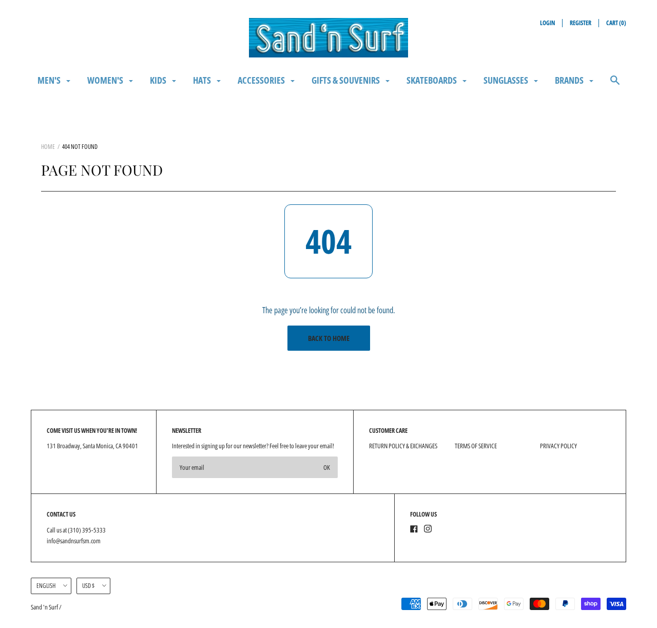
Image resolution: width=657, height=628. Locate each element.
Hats (202, 80)
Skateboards (432, 80)
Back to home (329, 338)
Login (547, 22)
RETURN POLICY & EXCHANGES (403, 445)
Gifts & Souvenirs (346, 80)
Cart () (616, 22)
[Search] (615, 85)
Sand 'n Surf (45, 607)
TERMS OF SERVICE (476, 445)
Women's (106, 80)
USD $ (88, 585)
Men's (49, 80)
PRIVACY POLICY (558, 445)
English (45, 585)
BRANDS (570, 80)
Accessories (262, 80)
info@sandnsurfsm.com (74, 540)
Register (580, 22)
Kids (159, 80)
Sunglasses (507, 80)
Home (48, 146)
